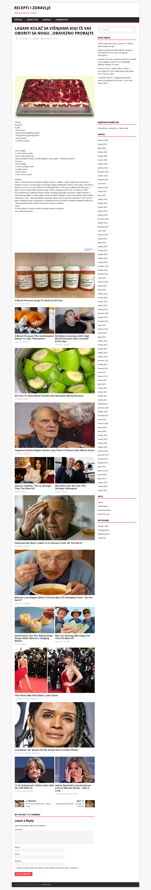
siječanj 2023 (103, 309)
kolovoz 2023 (103, 282)
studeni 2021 (103, 364)
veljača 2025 (102, 211)
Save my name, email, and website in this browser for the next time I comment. (47, 868)
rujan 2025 (102, 183)
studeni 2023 (103, 270)
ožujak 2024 (102, 254)
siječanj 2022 (103, 356)
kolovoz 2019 (103, 470)
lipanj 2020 (102, 431)
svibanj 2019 (102, 482)
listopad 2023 (103, 274)
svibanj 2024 (102, 246)
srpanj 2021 (102, 380)
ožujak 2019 (102, 490)
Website (18, 861)
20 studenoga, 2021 (25, 39)
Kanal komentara (104, 510)
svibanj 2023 (102, 293)
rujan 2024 (102, 231)
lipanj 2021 (102, 384)
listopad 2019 (103, 463)
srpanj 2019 (102, 474)
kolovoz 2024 (103, 234)
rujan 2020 (102, 419)
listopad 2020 (103, 415)
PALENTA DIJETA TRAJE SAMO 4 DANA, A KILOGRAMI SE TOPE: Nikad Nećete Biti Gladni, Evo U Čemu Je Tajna (116, 71)
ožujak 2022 (102, 349)
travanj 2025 (102, 203)
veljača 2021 (102, 400)
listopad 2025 (103, 179)
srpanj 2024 (102, 238)
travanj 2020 (102, 439)
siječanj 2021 (103, 404)
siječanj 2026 (103, 168)
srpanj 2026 (102, 144)
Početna (18, 19)
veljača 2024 (102, 258)
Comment (18, 829)
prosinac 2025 (103, 172)
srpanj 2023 (102, 286)
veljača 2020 (102, 447)
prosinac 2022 (103, 313)
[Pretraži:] (117, 30)
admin (37, 39)
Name (17, 847)
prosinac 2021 (103, 360)
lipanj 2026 (102, 148)
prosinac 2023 (103, 266)
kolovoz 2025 (103, 187)
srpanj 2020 (102, 427)
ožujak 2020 (102, 443)
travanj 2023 (102, 297)
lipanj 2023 (102, 290)
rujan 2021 (102, 372)
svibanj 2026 (102, 152)
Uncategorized (103, 530)
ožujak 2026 (102, 160)
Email (17, 854)
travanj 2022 (102, 345)
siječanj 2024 (103, 262)
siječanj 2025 (103, 215)
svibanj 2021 (102, 388)
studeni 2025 (103, 176)
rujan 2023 (102, 278)
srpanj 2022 (102, 333)
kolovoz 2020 (103, 423)
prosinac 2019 (103, 455)
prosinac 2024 (103, 219)
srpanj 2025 (102, 191)
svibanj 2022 (102, 341)
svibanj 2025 (102, 199)
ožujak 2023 (102, 301)
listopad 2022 (103, 321)
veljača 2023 (102, 305)
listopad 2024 (103, 227)
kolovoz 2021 (103, 376)
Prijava (100, 502)
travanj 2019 (102, 486)
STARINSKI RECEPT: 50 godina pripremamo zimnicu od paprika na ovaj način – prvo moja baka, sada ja (115, 80)
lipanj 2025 (102, 195)
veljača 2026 (102, 164)
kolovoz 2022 (103, 329)
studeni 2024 (103, 223)
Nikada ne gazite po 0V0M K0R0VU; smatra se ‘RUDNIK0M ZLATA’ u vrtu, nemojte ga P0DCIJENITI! (115, 53)
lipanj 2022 (102, 337)
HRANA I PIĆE (32, 19)
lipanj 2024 (102, 242)
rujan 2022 (102, 325)
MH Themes (47, 885)
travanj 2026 (102, 156)
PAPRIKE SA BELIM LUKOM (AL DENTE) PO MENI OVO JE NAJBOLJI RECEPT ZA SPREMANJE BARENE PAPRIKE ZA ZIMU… (117, 62)
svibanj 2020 (102, 435)
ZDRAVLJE (47, 19)
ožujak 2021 (102, 396)
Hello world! (123, 128)
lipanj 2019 (102, 478)
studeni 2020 (103, 411)
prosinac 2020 (103, 408)
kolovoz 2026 (103, 140)
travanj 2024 (102, 250)
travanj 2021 (102, 392)
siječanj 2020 (103, 451)
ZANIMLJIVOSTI (62, 19)
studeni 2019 (103, 459)
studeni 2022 (103, 317)
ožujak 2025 (102, 207)
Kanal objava (103, 506)
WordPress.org (103, 514)
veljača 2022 (102, 352)
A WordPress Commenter (107, 128)
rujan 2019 (102, 466)
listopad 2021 (103, 368)
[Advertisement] (32, 57)
